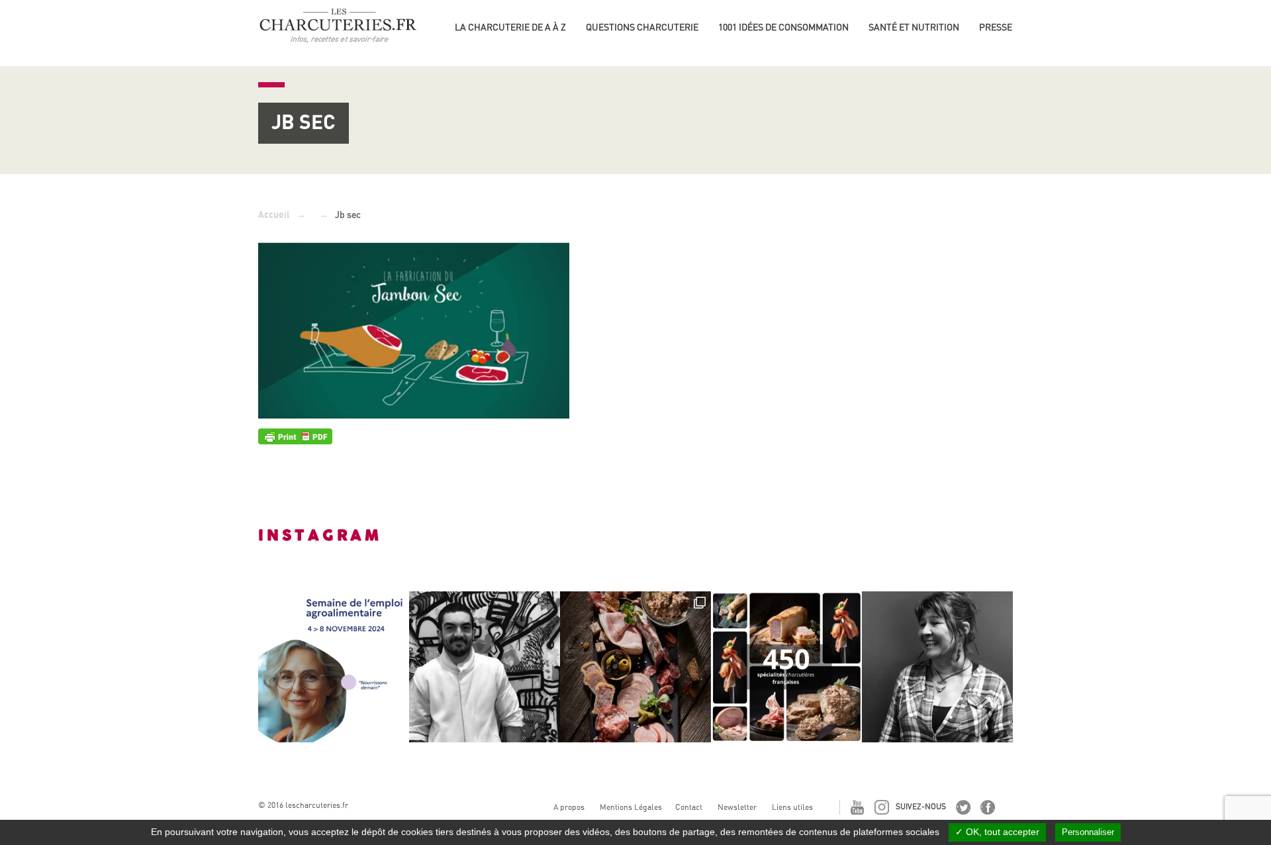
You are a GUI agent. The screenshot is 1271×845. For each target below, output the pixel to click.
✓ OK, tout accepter (997, 831)
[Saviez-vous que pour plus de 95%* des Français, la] (635, 666)
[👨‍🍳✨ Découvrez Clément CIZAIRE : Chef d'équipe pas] (484, 666)
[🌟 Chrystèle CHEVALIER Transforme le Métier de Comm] (937, 666)
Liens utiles (792, 807)
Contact (688, 807)
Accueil (274, 215)
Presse (995, 27)
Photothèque (1011, 46)
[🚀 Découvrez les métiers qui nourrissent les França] (333, 666)
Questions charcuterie (642, 27)
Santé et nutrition (914, 27)
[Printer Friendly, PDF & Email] (295, 435)
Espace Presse (1013, 25)
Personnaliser (1088, 832)
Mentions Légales (631, 807)
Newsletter (737, 807)
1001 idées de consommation (783, 27)
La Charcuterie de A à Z (510, 27)
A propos (569, 807)
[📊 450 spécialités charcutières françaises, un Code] (786, 666)
